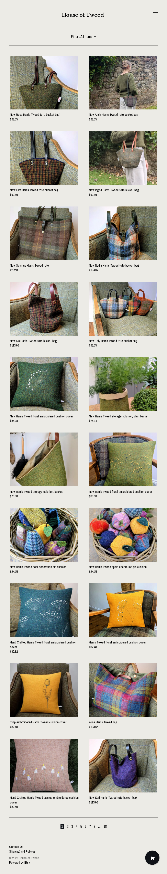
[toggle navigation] (155, 14)
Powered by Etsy (19, 862)
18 (105, 826)
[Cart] (152, 858)
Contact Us (16, 846)
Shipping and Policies (22, 851)
